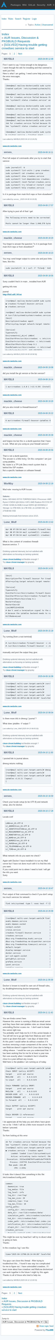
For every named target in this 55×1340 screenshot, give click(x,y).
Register (26, 19)
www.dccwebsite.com (12, 146)
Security (41, 5)
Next (20, 54)
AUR (49, 5)
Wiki (24, 5)
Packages (16, 5)
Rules (10, 19)
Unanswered (47, 25)
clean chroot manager (15, 562)
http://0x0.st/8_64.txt (12, 294)
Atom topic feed (46, 1326)
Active (37, 25)
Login (34, 19)
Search (18, 19)
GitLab (31, 5)
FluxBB (49, 1330)
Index (4, 19)
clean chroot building (12, 559)
